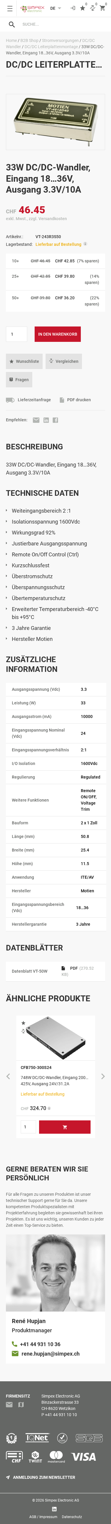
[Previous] (8, 1076)
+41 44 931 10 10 (61, 1414)
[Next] (103, 1076)
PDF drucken (78, 399)
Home (11, 40)
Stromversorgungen (60, 40)
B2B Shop (29, 40)
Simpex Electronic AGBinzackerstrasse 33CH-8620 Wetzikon (60, 1402)
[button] (24, 361)
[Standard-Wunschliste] (82, 8)
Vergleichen (67, 361)
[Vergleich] (92, 8)
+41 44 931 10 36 (40, 1344)
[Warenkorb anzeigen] (102, 8)
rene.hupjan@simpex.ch (51, 1354)
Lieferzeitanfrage (34, 399)
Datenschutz (72, 1517)
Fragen (22, 379)
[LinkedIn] (47, 419)
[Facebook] (55, 419)
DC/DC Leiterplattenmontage (51, 46)
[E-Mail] (37, 419)
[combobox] (61, 24)
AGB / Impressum (43, 1517)
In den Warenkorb (57, 334)
